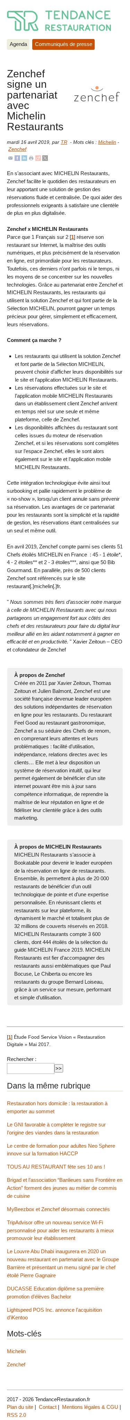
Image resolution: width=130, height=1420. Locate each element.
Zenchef (17, 149)
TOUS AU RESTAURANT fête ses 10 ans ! (56, 1167)
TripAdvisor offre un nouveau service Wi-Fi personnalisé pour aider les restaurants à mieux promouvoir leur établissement (60, 1230)
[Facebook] (17, 158)
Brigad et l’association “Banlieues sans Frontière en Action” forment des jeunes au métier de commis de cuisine (64, 1188)
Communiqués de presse (63, 44)
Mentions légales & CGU (90, 1407)
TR (64, 142)
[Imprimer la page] (31, 158)
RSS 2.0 (16, 1415)
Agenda (18, 44)
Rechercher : (21, 1059)
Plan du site (20, 1407)
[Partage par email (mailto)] (10, 158)
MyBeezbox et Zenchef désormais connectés (58, 1209)
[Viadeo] (38, 158)
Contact (48, 1407)
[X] (45, 158)
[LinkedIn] (24, 158)
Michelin (107, 142)
